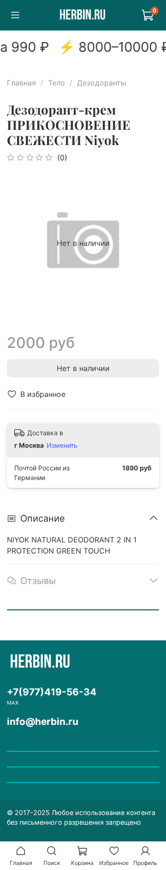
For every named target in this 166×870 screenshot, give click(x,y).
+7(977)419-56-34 (51, 692)
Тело (56, 82)
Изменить (62, 445)
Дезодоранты (101, 82)
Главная (21, 82)
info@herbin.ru (42, 721)
